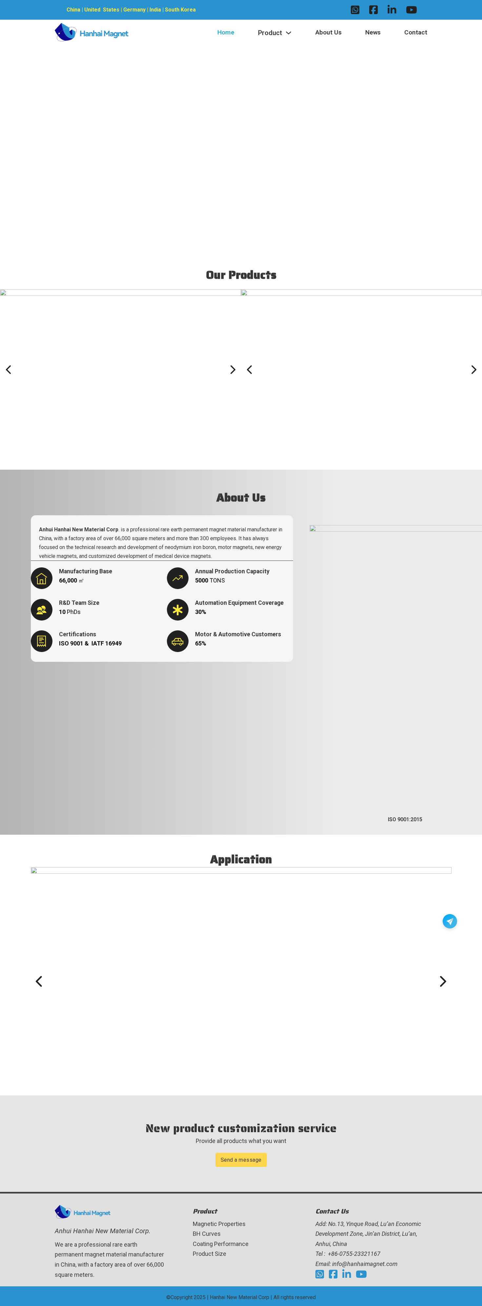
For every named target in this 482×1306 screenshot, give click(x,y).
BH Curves (207, 1233)
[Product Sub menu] (288, 33)
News (373, 32)
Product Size (209, 1253)
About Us (328, 32)
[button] (8, 369)
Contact (415, 32)
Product (270, 33)
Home (225, 32)
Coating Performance (221, 1243)
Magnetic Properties (219, 1223)
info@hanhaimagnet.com (364, 1263)
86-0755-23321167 (355, 1253)
